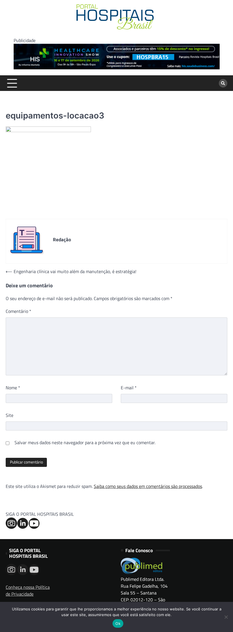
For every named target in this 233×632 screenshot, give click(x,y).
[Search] (223, 83)
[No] (226, 617)
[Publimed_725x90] (117, 67)
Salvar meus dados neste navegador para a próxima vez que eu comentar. (84, 442)
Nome (13, 387)
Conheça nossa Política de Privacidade (28, 590)
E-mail (129, 387)
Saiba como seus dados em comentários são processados (148, 486)
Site (9, 415)
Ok (117, 623)
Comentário (18, 311)
